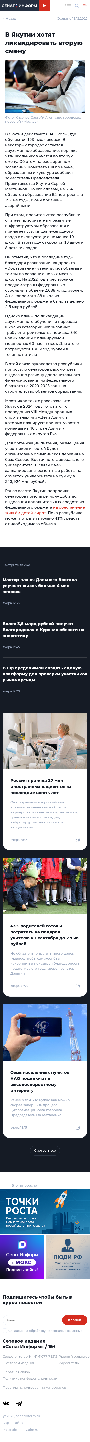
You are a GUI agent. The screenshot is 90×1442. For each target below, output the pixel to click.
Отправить (74, 1320)
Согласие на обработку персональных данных (45, 1331)
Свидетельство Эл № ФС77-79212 (30, 1356)
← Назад (9, 18)
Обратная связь (16, 1372)
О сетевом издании (19, 1363)
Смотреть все (45, 1150)
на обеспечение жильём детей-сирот (45, 510)
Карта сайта (13, 1423)
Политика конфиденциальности (30, 1378)
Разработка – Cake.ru (20, 1430)
